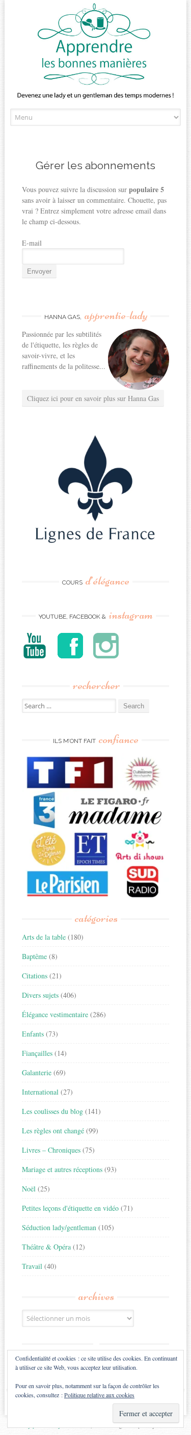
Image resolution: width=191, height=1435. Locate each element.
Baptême (34, 956)
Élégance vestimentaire (55, 1014)
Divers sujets (40, 995)
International (40, 1092)
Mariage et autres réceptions (62, 1169)
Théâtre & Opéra (46, 1247)
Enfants (33, 1034)
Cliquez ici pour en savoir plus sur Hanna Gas (93, 398)
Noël (29, 1188)
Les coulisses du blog (52, 1111)
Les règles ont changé (53, 1130)
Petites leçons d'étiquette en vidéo (70, 1208)
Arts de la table (44, 937)
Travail (32, 1266)
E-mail (32, 243)
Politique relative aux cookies (99, 1395)
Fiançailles (37, 1053)
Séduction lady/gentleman (59, 1227)
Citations (34, 975)
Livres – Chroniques (51, 1150)
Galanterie (36, 1072)
